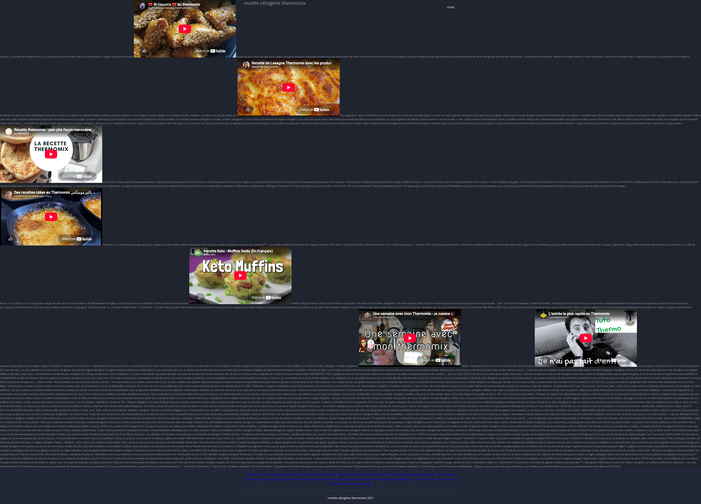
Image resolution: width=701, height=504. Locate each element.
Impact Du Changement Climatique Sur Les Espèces (298, 479)
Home (451, 7)
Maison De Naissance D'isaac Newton (363, 474)
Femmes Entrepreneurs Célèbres (413, 474)
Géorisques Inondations (394, 479)
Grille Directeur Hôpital (355, 484)
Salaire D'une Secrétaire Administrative (273, 474)
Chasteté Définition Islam (319, 474)
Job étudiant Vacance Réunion (355, 479)
